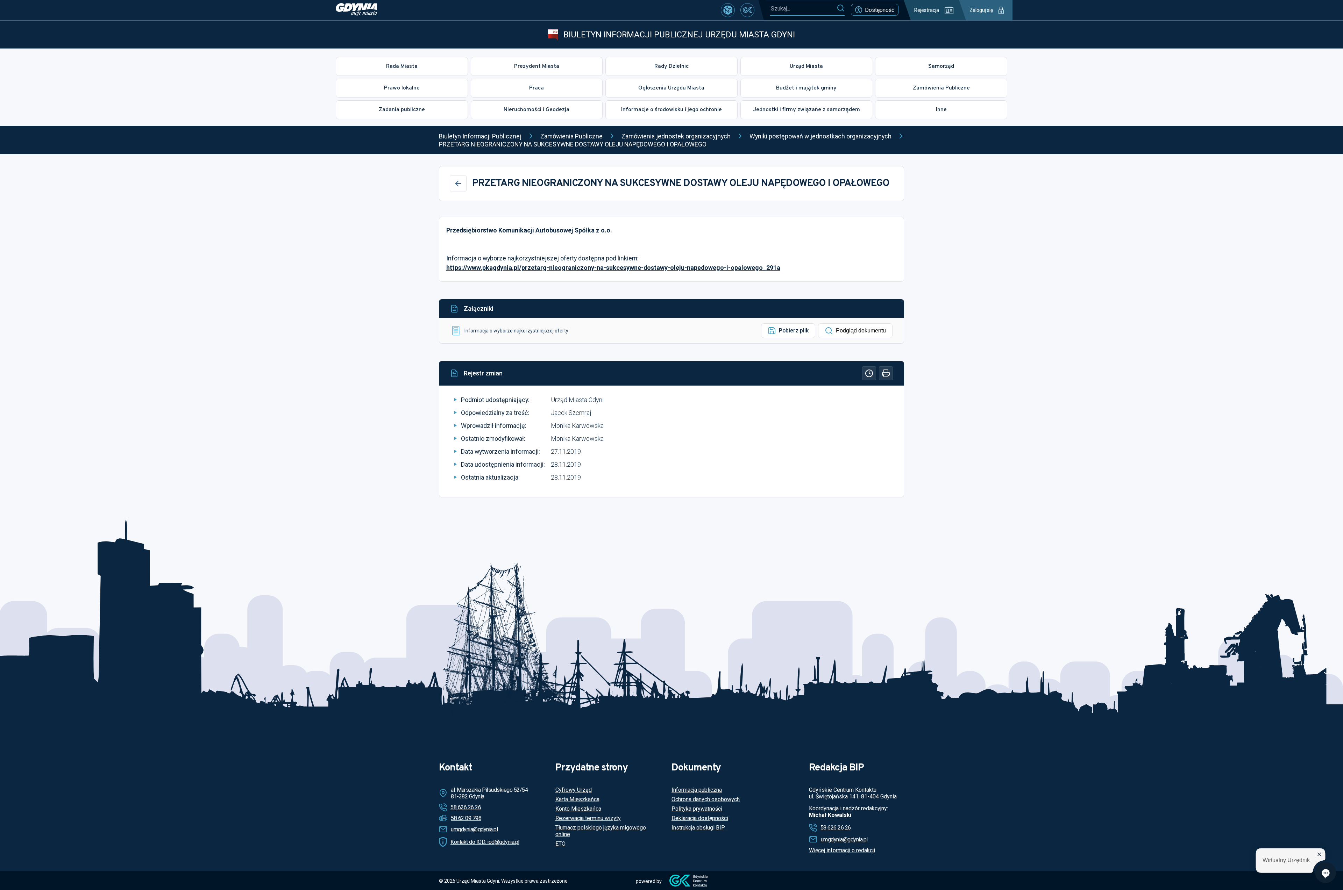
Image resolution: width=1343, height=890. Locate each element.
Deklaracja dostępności (700, 818)
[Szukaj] (841, 8)
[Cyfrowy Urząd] (728, 10)
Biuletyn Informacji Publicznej (480, 136)
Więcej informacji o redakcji (842, 850)
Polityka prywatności (697, 808)
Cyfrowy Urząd (573, 790)
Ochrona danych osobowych (706, 799)
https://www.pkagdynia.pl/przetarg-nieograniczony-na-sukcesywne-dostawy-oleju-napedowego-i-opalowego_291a (613, 267)
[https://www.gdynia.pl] (356, 10)
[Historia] (869, 373)
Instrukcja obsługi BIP (698, 827)
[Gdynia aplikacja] (747, 10)
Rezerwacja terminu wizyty (588, 818)
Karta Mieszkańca (577, 799)
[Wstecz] (458, 183)
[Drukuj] (886, 373)
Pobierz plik (794, 330)
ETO (560, 843)
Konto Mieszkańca (578, 808)
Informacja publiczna (697, 790)
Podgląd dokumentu (861, 330)
